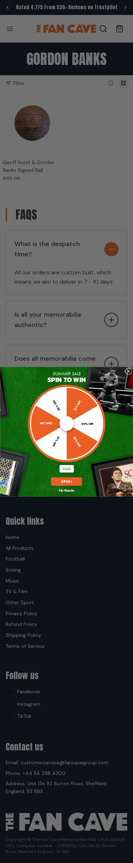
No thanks (66, 490)
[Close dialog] (129, 371)
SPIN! (66, 481)
